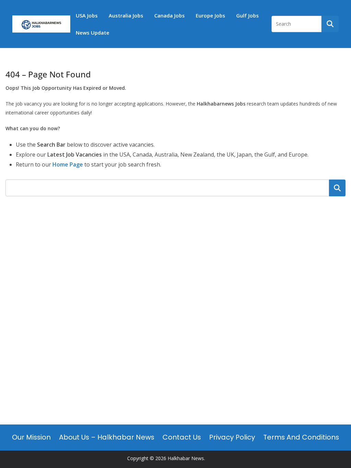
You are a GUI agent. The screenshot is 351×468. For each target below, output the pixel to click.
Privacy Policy (232, 437)
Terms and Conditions (301, 437)
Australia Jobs (126, 15)
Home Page (67, 164)
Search (337, 188)
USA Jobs (87, 15)
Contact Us (181, 437)
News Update (92, 32)
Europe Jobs (210, 15)
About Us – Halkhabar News (106, 437)
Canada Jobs (169, 15)
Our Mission (31, 437)
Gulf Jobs (247, 15)
